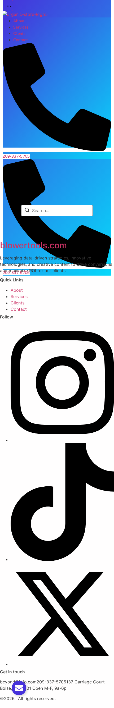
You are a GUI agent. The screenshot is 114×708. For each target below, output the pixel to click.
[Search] (27, 210)
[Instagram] (62, 440)
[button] (8, 5)
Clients (19, 33)
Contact (20, 40)
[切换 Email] (19, 688)
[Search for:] (57, 210)
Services (21, 27)
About (19, 21)
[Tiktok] (62, 559)
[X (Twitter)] (62, 664)
